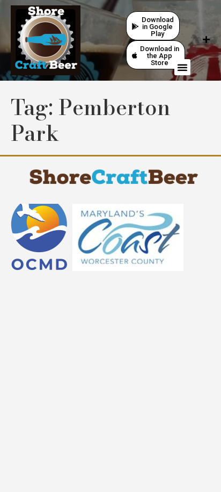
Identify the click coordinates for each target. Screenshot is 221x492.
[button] (182, 67)
